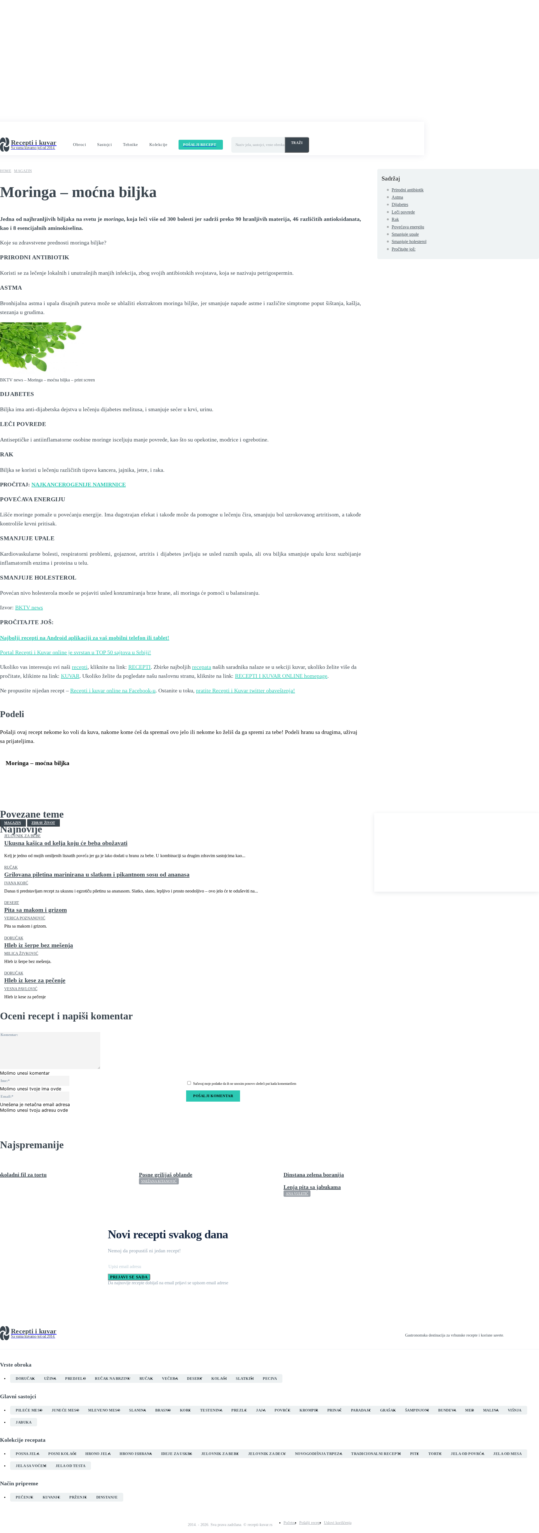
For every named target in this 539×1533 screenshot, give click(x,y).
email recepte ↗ (230, 130)
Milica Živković (21, 953)
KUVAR (70, 676)
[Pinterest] (55, 776)
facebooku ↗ (151, 130)
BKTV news (29, 607)
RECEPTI (139, 667)
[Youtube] (537, 1333)
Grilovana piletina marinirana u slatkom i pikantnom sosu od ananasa (96, 874)
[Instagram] (516, 1333)
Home (5, 171)
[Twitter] (35, 776)
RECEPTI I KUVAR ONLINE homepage (281, 676)
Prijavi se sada (129, 1277)
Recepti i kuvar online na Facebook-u (113, 690)
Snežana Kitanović (159, 1181)
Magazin (23, 171)
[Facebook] (15, 776)
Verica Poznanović (24, 918)
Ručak (11, 868)
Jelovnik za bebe (22, 836)
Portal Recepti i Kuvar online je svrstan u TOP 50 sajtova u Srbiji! (75, 652)
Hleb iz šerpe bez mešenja (38, 945)
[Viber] (95, 776)
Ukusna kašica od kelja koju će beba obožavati (65, 842)
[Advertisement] (456, 852)
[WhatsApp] (75, 776)
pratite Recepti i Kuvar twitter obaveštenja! (245, 690)
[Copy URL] (136, 776)
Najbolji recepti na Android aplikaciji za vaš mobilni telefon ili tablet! (84, 638)
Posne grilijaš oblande (165, 1175)
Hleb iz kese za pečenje (34, 980)
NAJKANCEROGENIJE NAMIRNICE (78, 484)
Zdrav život (43, 823)
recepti (80, 667)
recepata (201, 667)
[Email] (116, 776)
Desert (11, 903)
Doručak (13, 938)
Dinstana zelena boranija (314, 1175)
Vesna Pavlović (20, 989)
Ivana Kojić (16, 883)
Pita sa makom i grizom (35, 909)
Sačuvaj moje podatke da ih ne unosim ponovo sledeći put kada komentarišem (244, 1084)
